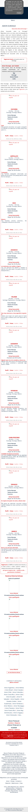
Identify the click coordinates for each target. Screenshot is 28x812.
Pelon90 (14, 297)
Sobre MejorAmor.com (13, 786)
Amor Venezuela (11, 715)
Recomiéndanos (14, 792)
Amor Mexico (8, 706)
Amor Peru (19, 708)
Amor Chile (7, 692)
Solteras (17, 730)
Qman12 (14, 531)
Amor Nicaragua (19, 706)
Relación (7, 783)
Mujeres (17, 723)
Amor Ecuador (10, 697)
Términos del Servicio (11, 789)
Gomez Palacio (14, 77)
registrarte (22, 89)
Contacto (18, 781)
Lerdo (14, 79)
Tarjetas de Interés (12, 117)
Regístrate (10, 736)
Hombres (11, 723)
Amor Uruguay (18, 713)
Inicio (5, 786)
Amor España (15, 699)
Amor (7, 781)
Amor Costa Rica (9, 694)
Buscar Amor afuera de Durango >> (19, 28)
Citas (21, 783)
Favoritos (10, 119)
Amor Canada (18, 690)
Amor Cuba (19, 694)
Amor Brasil (9, 690)
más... (20, 715)
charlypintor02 (14, 437)
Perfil (6, 136)
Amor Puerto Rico (10, 710)
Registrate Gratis (8, 59)
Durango (14, 75)
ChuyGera (14, 109)
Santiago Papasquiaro (9, 300)
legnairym (14, 343)
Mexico (20, 112)
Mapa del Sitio (14, 791)
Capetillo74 (14, 156)
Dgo (14, 73)
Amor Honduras (18, 704)
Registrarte (4, 564)
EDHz (14, 203)
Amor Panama (9, 708)
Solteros (10, 730)
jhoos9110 (14, 250)
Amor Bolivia (20, 688)
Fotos (11, 136)
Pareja (12, 781)
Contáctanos (19, 788)
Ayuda (20, 791)
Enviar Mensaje (12, 115)
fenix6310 (14, 484)
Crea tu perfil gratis (14, 597)
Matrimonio (15, 783)
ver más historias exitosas (14, 672)
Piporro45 (14, 390)
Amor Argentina (9, 688)
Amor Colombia (18, 692)
